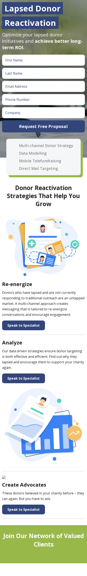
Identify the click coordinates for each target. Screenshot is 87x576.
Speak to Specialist (23, 325)
